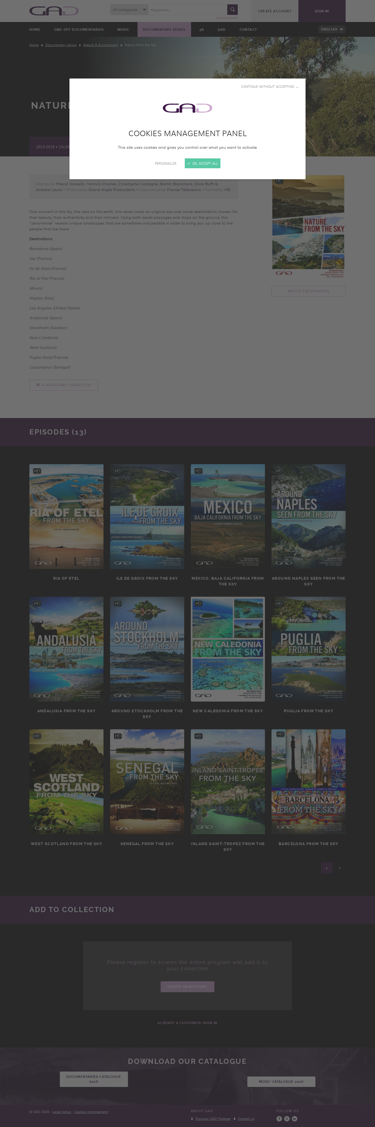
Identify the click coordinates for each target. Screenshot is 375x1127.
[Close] (187, 563)
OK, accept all (204, 163)
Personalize (166, 163)
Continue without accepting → (270, 86)
